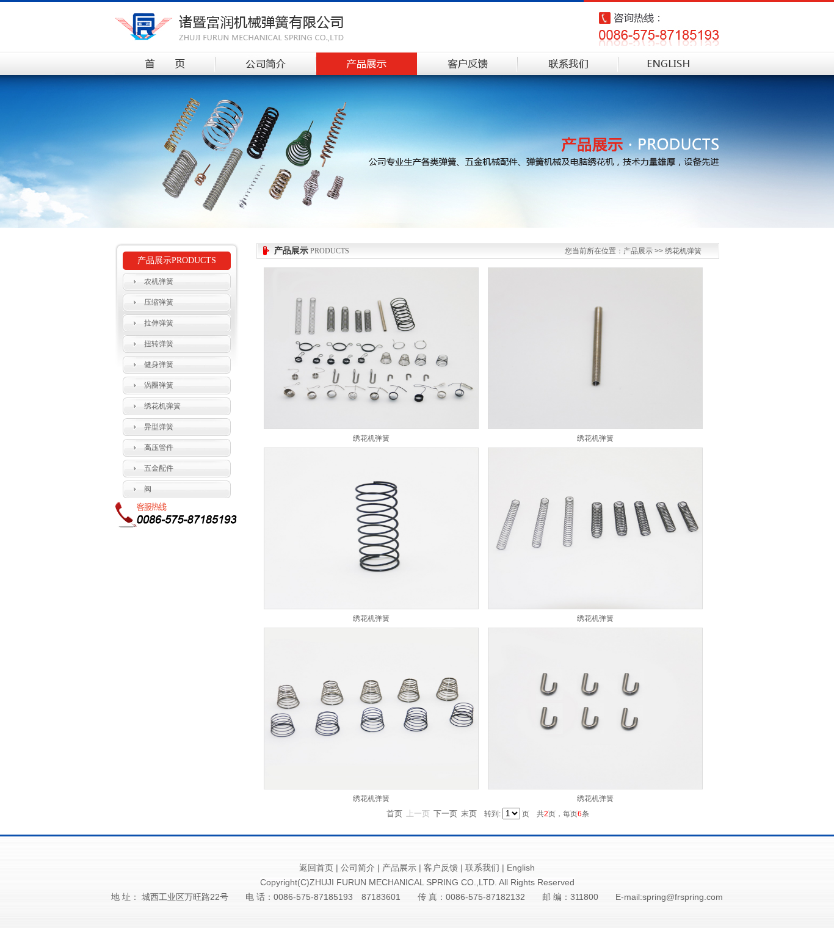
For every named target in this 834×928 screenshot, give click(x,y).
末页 (469, 813)
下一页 (445, 813)
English (521, 867)
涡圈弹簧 (158, 385)
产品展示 (399, 867)
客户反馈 (441, 867)
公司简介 (358, 867)
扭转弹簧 (158, 343)
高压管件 (158, 447)
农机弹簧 (158, 281)
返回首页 (316, 867)
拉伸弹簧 (158, 323)
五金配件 (158, 468)
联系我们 (482, 867)
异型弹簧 (158, 426)
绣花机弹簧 (162, 406)
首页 (394, 813)
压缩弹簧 (158, 302)
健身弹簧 (158, 364)
